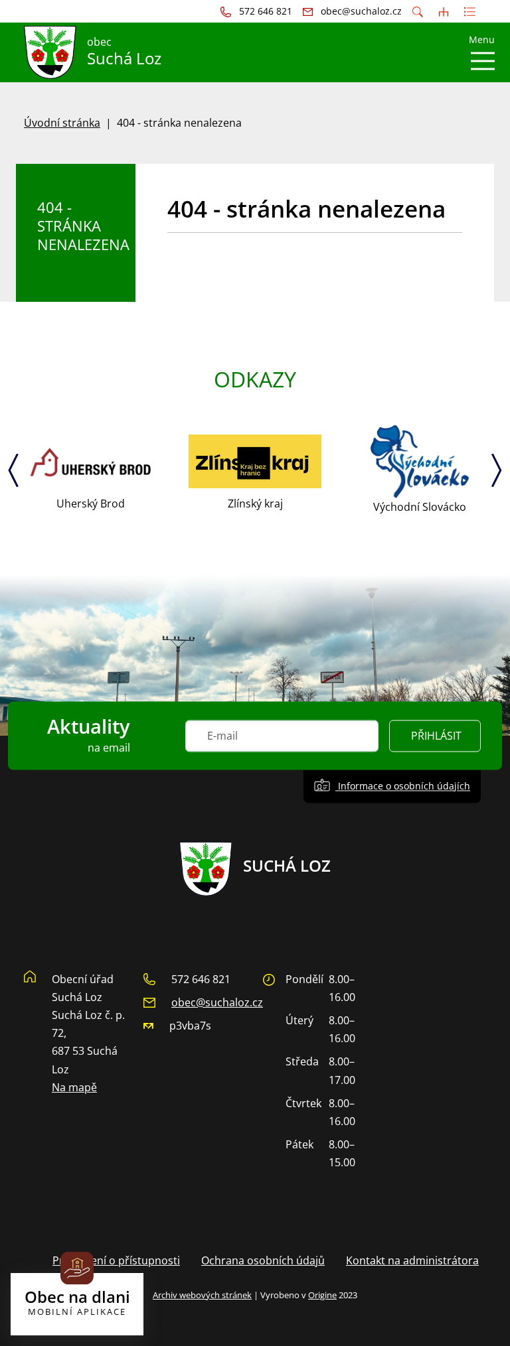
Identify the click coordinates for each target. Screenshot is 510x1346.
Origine (322, 1295)
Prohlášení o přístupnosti (116, 1260)
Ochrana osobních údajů (263, 1260)
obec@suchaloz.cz (217, 1002)
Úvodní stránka (62, 122)
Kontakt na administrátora (412, 1260)
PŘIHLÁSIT (436, 735)
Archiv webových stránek (202, 1295)
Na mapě (74, 1087)
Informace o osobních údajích (402, 785)
